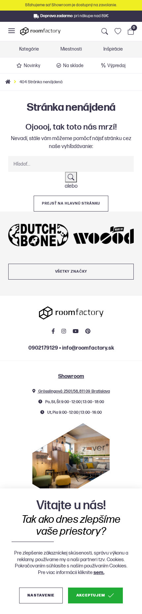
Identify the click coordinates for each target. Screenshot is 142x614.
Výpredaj (116, 65)
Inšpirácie (113, 49)
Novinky (32, 65)
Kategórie (29, 49)
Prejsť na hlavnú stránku (71, 203)
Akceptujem (90, 595)
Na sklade (73, 65)
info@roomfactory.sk (88, 348)
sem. (98, 572)
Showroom (71, 376)
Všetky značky (71, 271)
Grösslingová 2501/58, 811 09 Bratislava (74, 391)
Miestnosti (71, 49)
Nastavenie (40, 595)
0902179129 (43, 348)
